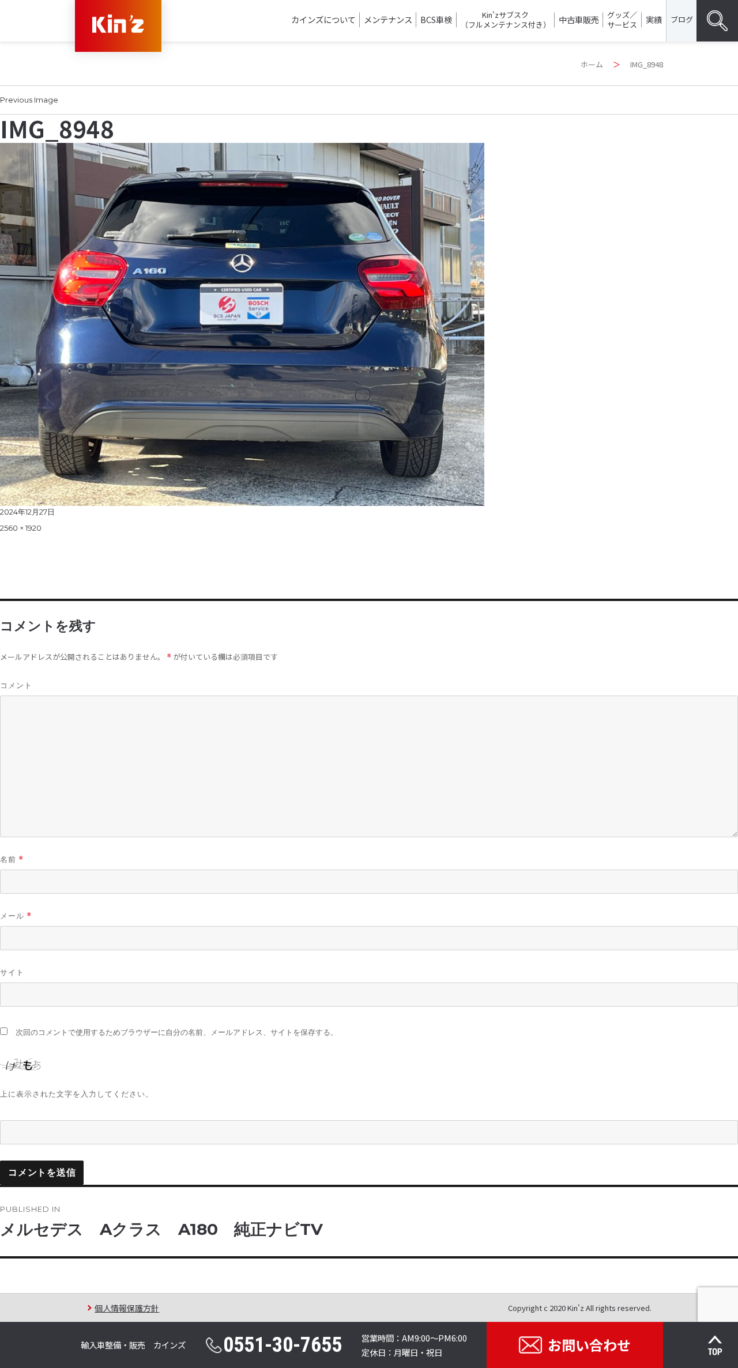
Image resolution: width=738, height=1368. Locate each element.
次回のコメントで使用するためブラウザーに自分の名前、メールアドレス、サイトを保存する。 (177, 1032)
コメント (16, 685)
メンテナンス (388, 19)
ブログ (682, 19)
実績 (654, 19)
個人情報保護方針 (127, 1308)
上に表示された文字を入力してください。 (76, 1093)
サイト (12, 972)
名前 (12, 859)
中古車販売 (579, 19)
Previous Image (29, 99)
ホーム (592, 64)
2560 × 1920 (21, 527)
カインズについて (323, 19)
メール (16, 916)
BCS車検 (436, 19)
